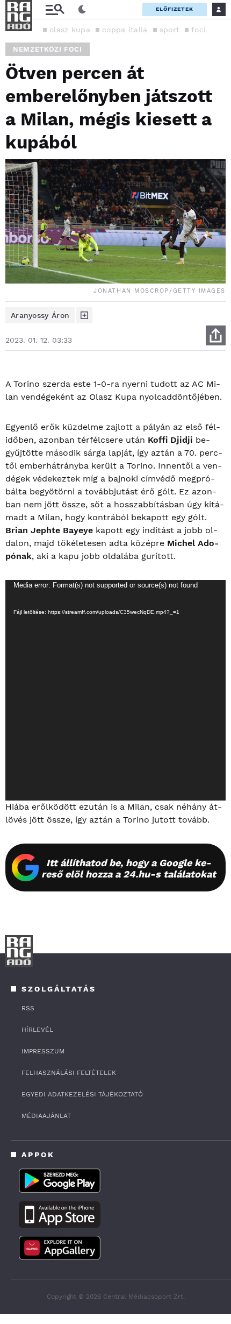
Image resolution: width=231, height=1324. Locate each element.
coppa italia (125, 29)
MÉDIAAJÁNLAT (46, 1116)
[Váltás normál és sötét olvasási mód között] (82, 9)
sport (170, 29)
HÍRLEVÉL (37, 1029)
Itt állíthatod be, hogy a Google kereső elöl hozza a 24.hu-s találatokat (128, 868)
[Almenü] (54, 9)
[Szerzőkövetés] (84, 315)
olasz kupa (69, 29)
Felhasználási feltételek (68, 1073)
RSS (27, 1008)
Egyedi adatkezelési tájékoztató (82, 1094)
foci (198, 29)
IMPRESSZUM (42, 1051)
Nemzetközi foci (47, 49)
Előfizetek (174, 9)
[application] (115, 690)
